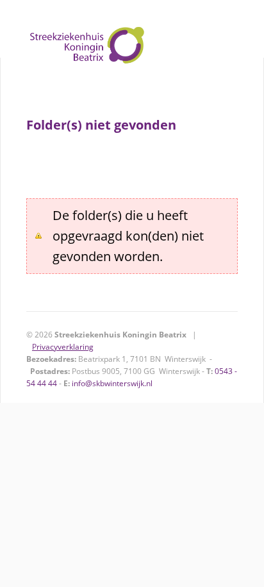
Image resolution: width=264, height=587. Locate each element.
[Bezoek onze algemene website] (132, 29)
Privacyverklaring (63, 346)
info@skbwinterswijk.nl (112, 383)
